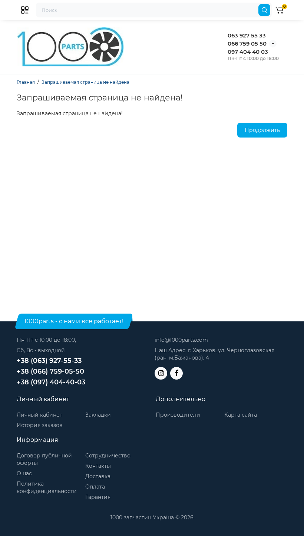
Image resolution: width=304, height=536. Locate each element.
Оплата (95, 486)
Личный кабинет (39, 414)
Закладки (98, 414)
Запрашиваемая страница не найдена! (86, 82)
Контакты (98, 466)
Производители (178, 414)
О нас (24, 473)
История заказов (40, 425)
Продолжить (262, 130)
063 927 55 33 (247, 35)
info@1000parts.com (181, 340)
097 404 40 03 (248, 51)
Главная (26, 82)
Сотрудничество (107, 455)
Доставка (97, 476)
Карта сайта (240, 414)
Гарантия (97, 497)
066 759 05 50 (247, 43)
